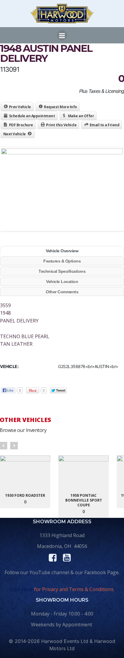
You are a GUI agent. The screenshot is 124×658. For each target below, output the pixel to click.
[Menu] (62, 35)
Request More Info (60, 106)
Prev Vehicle (20, 106)
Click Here (21, 589)
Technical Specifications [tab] (62, 271)
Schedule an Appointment (32, 115)
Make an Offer (81, 115)
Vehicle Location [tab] (62, 281)
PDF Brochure (21, 125)
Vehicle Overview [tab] (62, 250)
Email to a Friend (104, 125)
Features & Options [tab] (62, 261)
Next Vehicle (14, 134)
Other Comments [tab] (62, 291)
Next (14, 445)
